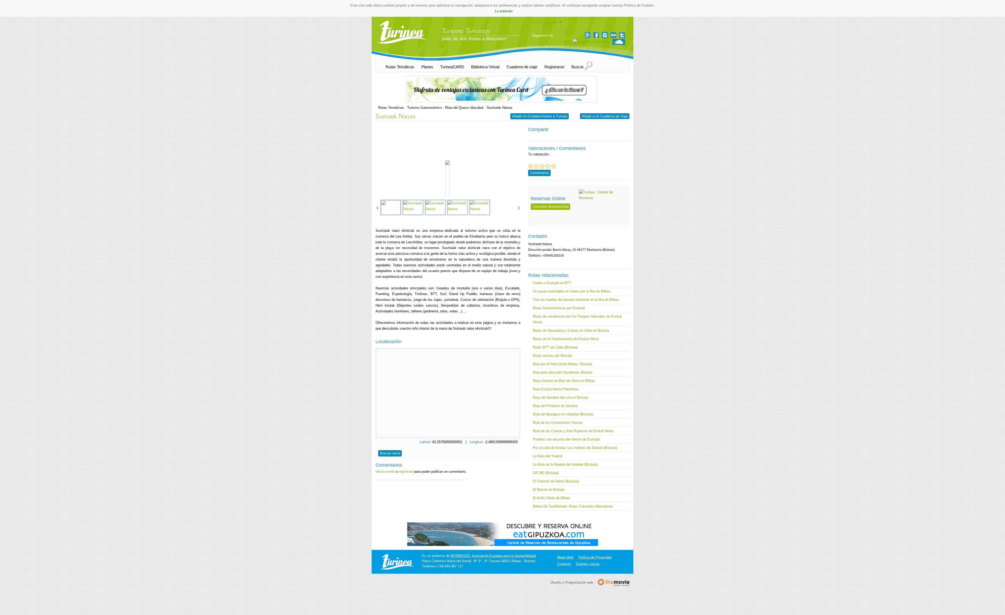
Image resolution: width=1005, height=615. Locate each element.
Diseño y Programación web (572, 582)
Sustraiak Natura (499, 108)
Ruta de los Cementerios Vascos (558, 423)
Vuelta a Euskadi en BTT (552, 283)
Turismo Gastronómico (424, 108)
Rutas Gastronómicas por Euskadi (559, 308)
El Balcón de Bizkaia (549, 490)
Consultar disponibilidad (550, 206)
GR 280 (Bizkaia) (546, 473)
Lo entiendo (503, 11)
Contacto (564, 564)
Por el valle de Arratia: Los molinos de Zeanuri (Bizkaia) (575, 448)
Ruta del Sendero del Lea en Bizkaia (560, 397)
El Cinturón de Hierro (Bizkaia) (556, 481)
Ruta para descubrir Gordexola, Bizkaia (562, 372)
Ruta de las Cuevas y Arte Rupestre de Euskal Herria (573, 431)
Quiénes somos (588, 564)
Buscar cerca (390, 453)
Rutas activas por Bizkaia (552, 356)
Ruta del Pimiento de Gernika (555, 406)
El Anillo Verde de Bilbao (551, 498)
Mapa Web (565, 557)
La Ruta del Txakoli (547, 456)
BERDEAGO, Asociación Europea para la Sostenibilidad (493, 556)
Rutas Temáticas (391, 108)
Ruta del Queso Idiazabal (464, 108)
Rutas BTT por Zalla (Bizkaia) (555, 347)
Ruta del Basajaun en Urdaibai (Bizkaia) (563, 414)
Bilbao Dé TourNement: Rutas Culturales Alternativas (573, 506)
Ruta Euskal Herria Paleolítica (555, 389)
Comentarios (539, 173)
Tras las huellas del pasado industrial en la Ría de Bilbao (576, 300)
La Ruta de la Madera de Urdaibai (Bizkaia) (565, 464)
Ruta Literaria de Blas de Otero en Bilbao (564, 381)
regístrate (406, 471)
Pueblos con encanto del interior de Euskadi (566, 439)
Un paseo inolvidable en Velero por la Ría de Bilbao (571, 291)
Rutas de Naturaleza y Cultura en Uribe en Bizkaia (571, 330)
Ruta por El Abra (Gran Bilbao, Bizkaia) (562, 364)
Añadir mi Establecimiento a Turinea (539, 116)
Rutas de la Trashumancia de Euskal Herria (566, 339)
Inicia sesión (385, 471)
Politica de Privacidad (594, 557)
